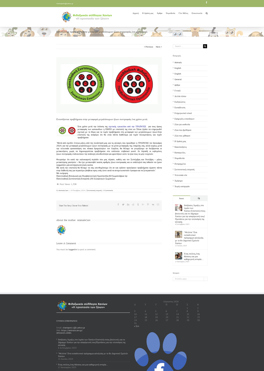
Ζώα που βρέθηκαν (182, 130)
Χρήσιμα (178, 180)
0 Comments (108, 190)
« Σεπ (136, 326)
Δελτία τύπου (180, 96)
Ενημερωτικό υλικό (183, 113)
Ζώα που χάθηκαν (182, 135)
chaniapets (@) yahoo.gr (74, 327)
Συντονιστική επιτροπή (94, 190)
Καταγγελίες (179, 152)
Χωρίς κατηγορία (181, 186)
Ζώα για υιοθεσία (182, 124)
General (178, 79)
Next (158, 46)
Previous (149, 46)
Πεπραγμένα (180, 163)
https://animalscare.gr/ (72, 330)
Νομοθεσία (179, 158)
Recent (181, 198)
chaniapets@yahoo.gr (64, 3)
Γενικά (177, 90)
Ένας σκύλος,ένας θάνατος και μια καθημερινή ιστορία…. (193, 256)
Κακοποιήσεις (180, 147)
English (177, 68)
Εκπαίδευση (179, 107)
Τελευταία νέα (180, 175)
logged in (72, 249)
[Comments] (199, 198)
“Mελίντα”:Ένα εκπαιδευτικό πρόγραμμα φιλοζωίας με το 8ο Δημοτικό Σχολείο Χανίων (189, 238)
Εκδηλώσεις (179, 101)
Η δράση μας (180, 141)
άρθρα (177, 85)
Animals (178, 62)
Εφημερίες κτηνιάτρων (184, 118)
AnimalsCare (63, 190)
